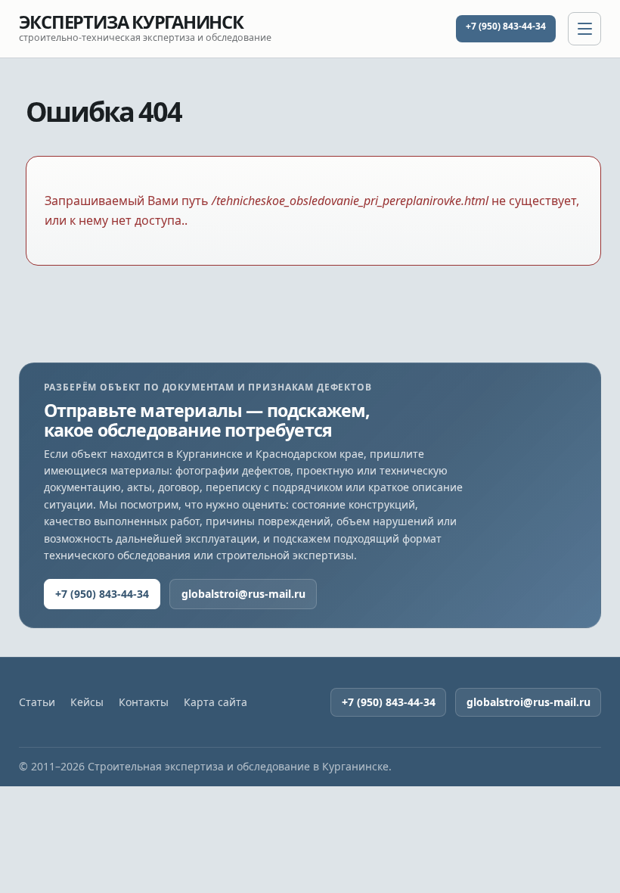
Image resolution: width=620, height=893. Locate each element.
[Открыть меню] (584, 28)
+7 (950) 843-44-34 (506, 26)
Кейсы (87, 702)
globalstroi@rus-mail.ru (243, 594)
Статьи (37, 702)
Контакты (144, 702)
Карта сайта (215, 702)
